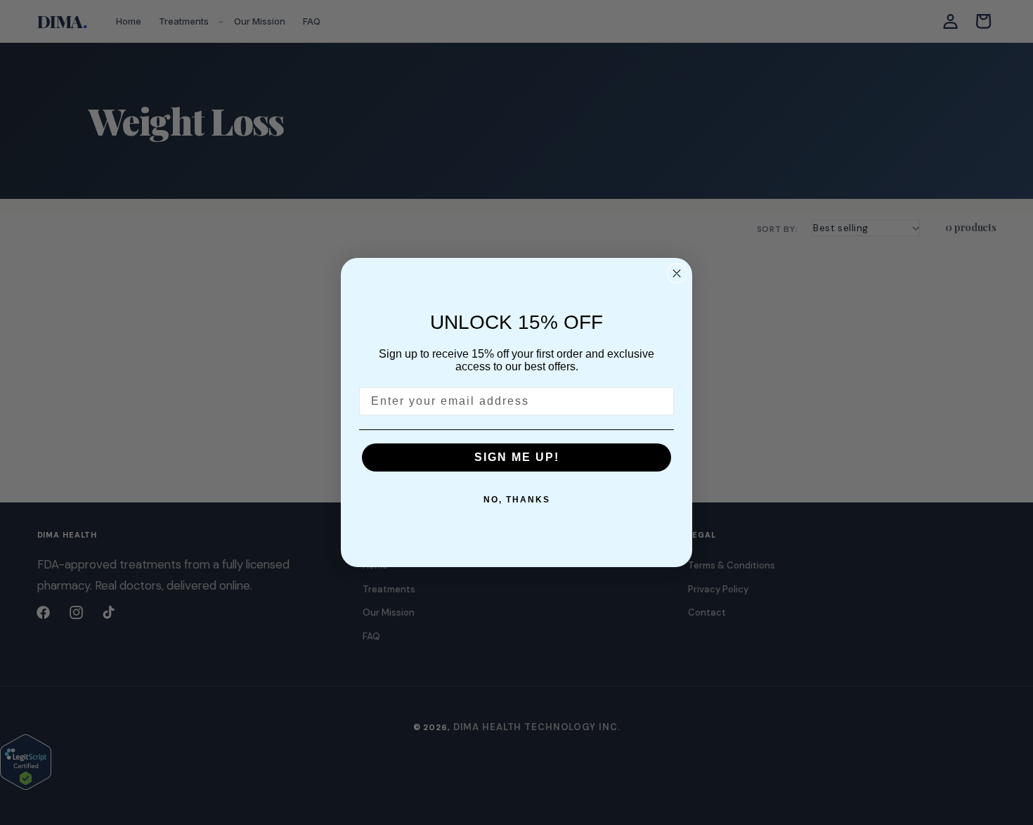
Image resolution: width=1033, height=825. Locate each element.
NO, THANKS (516, 500)
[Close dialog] (676, 273)
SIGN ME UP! (516, 457)
